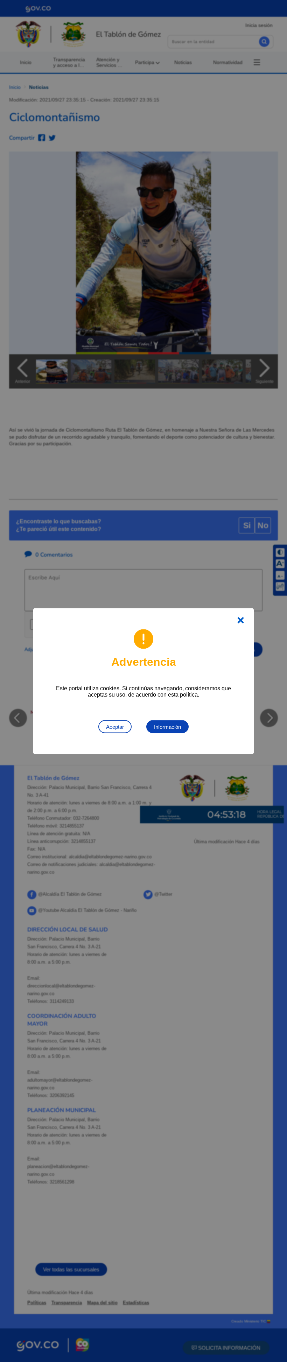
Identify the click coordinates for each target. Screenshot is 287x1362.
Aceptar (115, 726)
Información (167, 726)
